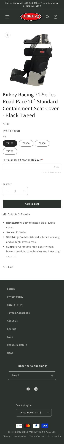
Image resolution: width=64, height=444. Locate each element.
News (10, 353)
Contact (11, 329)
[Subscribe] (52, 375)
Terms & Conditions (18, 313)
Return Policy (15, 305)
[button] (7, 17)
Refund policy (20, 436)
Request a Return (17, 345)
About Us (12, 321)
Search (11, 289)
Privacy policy (54, 436)
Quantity (7, 184)
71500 (42, 143)
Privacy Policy (15, 297)
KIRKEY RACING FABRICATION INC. (30, 432)
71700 (10, 151)
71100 (10, 143)
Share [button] (10, 267)
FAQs (10, 337)
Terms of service (37, 436)
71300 (26, 143)
